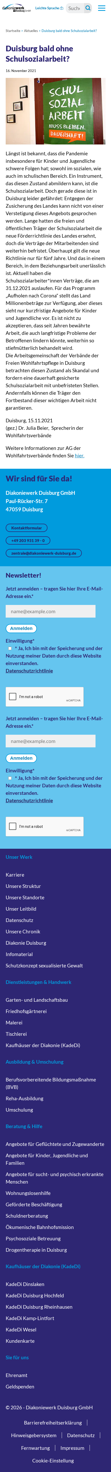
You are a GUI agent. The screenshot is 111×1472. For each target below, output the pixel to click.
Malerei (14, 1022)
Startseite (13, 31)
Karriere (15, 875)
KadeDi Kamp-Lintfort (30, 1318)
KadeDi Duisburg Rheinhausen (39, 1307)
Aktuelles (31, 31)
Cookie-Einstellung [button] (53, 1460)
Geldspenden (20, 1386)
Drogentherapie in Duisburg (36, 1250)
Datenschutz (19, 920)
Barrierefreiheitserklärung (53, 1423)
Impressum (72, 1448)
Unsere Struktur (23, 886)
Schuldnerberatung (27, 1216)
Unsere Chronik (23, 931)
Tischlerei (16, 1034)
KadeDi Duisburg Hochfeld (35, 1295)
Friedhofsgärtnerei (26, 1011)
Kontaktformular (26, 527)
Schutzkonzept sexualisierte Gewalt (44, 965)
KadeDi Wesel (21, 1329)
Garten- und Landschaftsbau (37, 1000)
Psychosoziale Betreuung (33, 1238)
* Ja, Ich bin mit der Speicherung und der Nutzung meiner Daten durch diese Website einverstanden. (54, 655)
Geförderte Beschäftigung (34, 1204)
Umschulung (19, 1110)
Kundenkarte (20, 1341)
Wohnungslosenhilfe (28, 1193)
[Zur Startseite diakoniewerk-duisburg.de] (16, 8)
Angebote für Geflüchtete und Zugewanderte (55, 1144)
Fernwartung (35, 1448)
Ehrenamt (16, 1375)
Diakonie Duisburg (26, 943)
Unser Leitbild (21, 909)
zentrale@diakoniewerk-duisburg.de (43, 553)
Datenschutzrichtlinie (29, 671)
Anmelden (21, 628)
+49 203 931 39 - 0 (28, 540)
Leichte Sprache (47, 8)
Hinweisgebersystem (34, 1435)
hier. (79, 455)
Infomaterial (19, 954)
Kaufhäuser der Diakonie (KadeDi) (43, 1045)
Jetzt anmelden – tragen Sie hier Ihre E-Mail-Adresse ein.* (54, 592)
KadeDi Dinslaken (25, 1284)
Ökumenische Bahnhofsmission (40, 1227)
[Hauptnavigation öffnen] (102, 8)
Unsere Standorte (25, 897)
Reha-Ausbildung (24, 1098)
